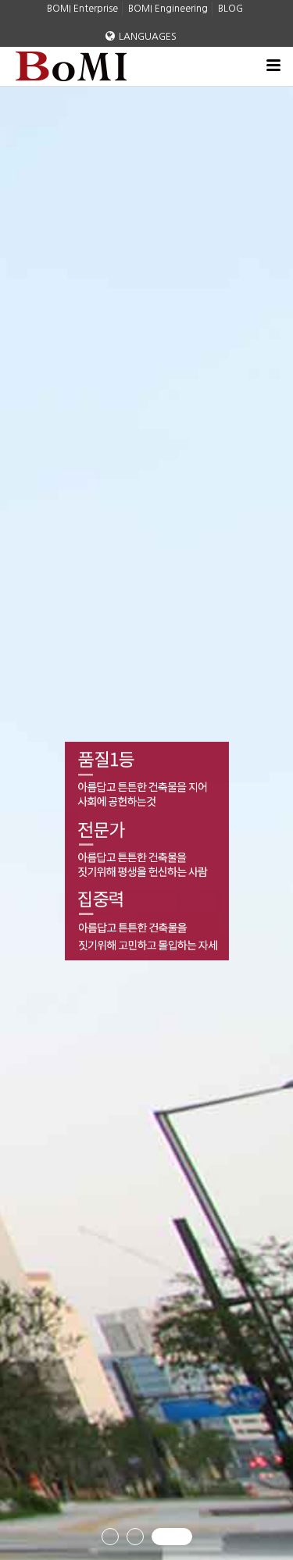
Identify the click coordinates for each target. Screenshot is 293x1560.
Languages (148, 36)
